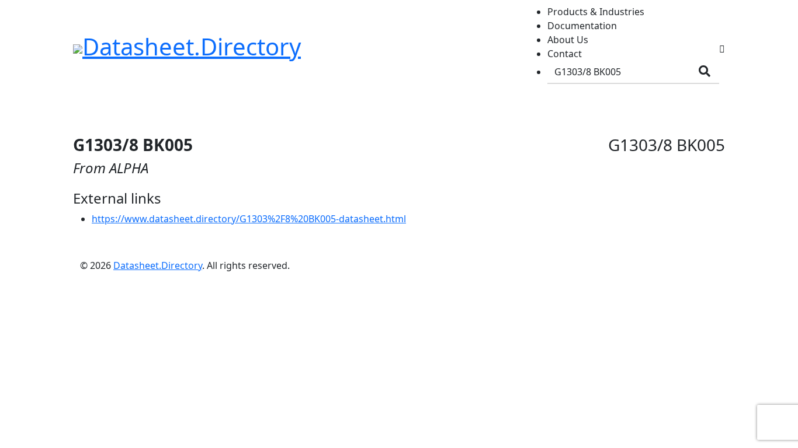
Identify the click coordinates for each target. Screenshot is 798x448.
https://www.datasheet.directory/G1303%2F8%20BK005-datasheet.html (249, 218)
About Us (567, 39)
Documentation (582, 25)
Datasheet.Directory (157, 265)
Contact (564, 53)
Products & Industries (595, 11)
